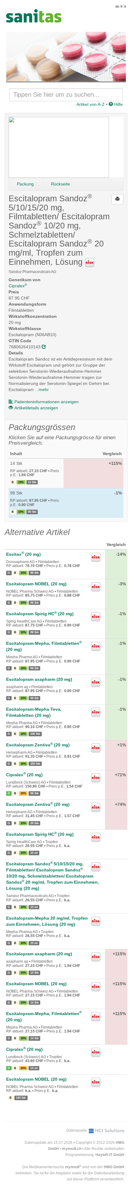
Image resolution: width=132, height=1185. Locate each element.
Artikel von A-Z (90, 104)
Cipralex (18, 285)
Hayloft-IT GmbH (109, 1155)
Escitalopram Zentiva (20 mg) (38, 744)
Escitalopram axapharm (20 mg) (39, 679)
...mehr (42, 389)
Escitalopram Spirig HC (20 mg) (40, 613)
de (117, 6)
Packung (25, 183)
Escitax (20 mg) (23, 554)
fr (122, 6)
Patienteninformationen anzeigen (46, 401)
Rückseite (60, 183)
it (125, 6)
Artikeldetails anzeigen (36, 407)
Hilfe (118, 104)
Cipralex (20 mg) (24, 774)
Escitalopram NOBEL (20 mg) (36, 583)
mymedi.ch (71, 1149)
